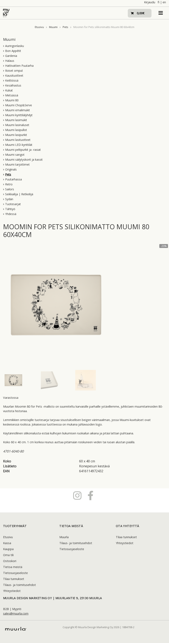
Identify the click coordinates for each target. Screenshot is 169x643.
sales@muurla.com (15, 613)
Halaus (9, 61)
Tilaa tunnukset (13, 579)
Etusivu (39, 27)
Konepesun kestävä (94, 466)
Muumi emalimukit (17, 110)
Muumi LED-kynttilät (18, 145)
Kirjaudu (149, 2)
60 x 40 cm (87, 461)
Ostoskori (9, 561)
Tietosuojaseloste (15, 573)
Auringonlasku (14, 46)
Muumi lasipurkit (16, 135)
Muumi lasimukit (16, 120)
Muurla (64, 537)
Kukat (9, 90)
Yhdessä (10, 214)
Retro (9, 184)
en (164, 2)
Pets (65, 27)
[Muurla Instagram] (77, 495)
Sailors (9, 189)
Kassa (7, 543)
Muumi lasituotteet (18, 140)
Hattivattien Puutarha (19, 66)
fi (158, 2)
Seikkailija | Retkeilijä (19, 194)
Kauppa (8, 549)
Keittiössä (11, 80)
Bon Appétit (13, 51)
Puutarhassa (13, 179)
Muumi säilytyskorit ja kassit (24, 159)
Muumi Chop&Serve (18, 105)
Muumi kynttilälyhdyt (19, 115)
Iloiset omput (14, 70)
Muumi (53, 27)
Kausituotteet (14, 75)
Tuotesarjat (13, 204)
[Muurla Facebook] (91, 495)
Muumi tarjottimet (17, 164)
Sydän (9, 199)
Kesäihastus (13, 85)
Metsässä (11, 95)
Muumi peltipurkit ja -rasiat (23, 150)
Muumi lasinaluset (17, 125)
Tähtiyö (10, 209)
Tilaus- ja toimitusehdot (19, 585)
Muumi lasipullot (16, 130)
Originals (11, 169)
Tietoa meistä (12, 567)
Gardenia (11, 56)
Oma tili (8, 555)
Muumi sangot (15, 155)
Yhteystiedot (12, 591)
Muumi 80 (12, 100)
